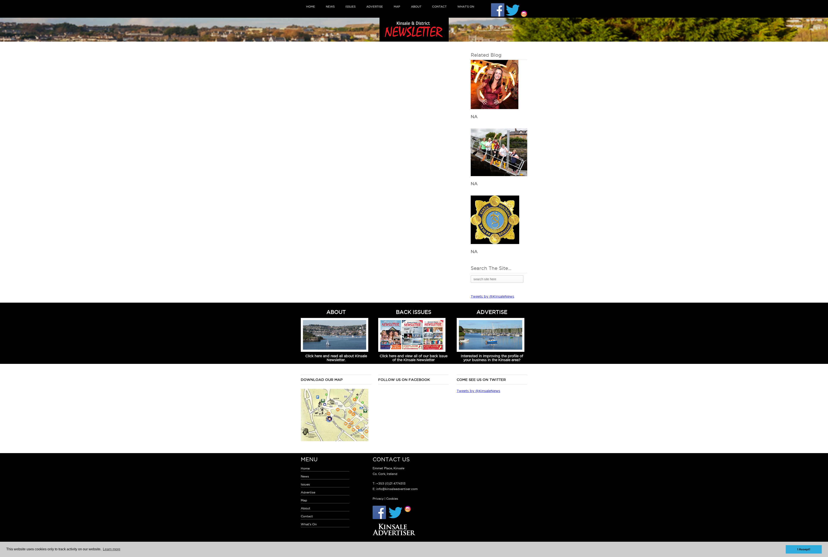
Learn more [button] (111, 549)
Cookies (392, 498)
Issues (350, 6)
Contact (439, 6)
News (330, 6)
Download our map (322, 380)
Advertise (374, 6)
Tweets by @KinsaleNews (492, 296)
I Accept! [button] (803, 549)
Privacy (378, 498)
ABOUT (336, 312)
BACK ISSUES (413, 312)
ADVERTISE (492, 312)
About (416, 6)
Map (397, 6)
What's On (465, 6)
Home (310, 6)
